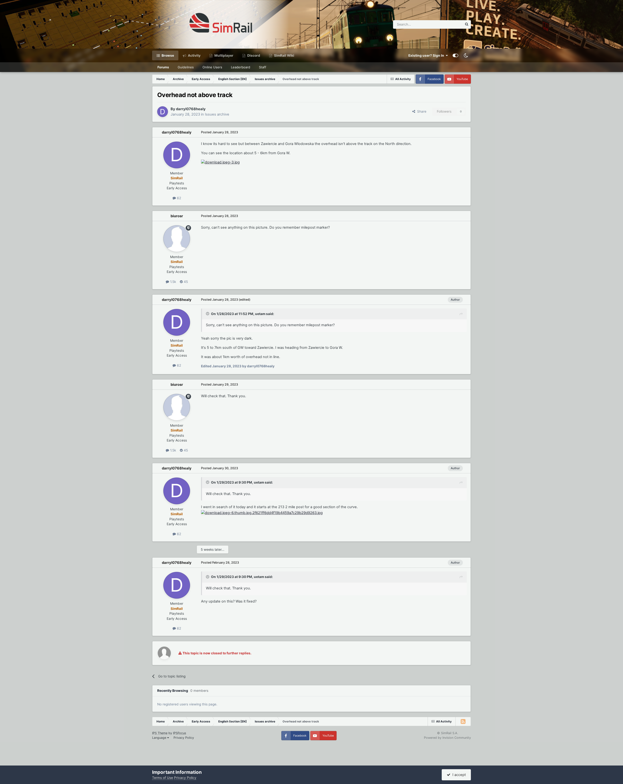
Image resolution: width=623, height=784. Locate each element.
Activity (194, 55)
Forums (163, 67)
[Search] (466, 24)
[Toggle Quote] (208, 313)
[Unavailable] (262, 512)
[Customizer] (455, 55)
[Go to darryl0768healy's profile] (162, 111)
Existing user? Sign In (427, 55)
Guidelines (186, 67)
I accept (458, 775)
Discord (253, 55)
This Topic (448, 24)
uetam (260, 314)
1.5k (172, 282)
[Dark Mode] (466, 55)
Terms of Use (162, 778)
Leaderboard (240, 67)
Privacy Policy (184, 737)
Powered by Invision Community (447, 737)
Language (159, 737)
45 (185, 282)
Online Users (212, 67)
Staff (262, 67)
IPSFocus (179, 733)
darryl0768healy (191, 109)
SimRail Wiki (283, 55)
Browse (167, 55)
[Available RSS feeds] (463, 721)
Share (420, 111)
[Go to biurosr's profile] (176, 238)
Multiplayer (223, 55)
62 (178, 198)
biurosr (177, 216)
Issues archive (217, 114)
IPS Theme (159, 733)
